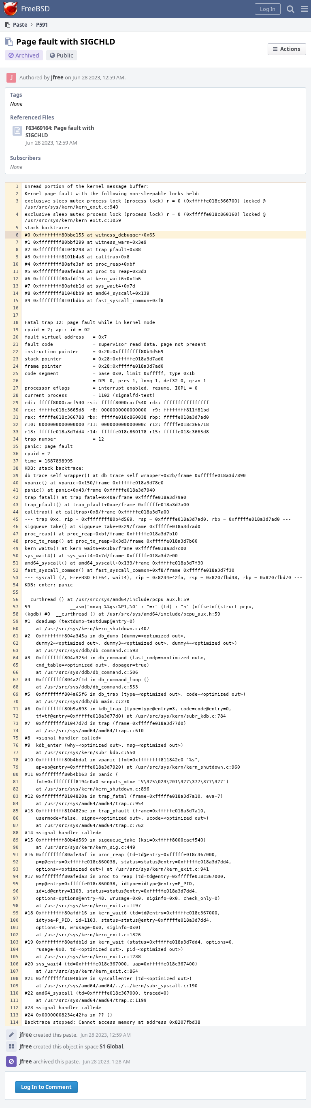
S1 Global (111, 1046)
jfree (57, 77)
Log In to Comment (46, 1087)
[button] (304, 9)
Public (65, 55)
